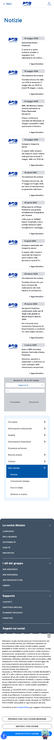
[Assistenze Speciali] (49, 4)
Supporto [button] (9, 596)
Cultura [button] (11, 461)
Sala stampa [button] (14, 468)
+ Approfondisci (36, 64)
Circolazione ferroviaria (32, 75)
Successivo (34, 402)
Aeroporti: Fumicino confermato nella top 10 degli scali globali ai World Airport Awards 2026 (32, 313)
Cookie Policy (23, 707)
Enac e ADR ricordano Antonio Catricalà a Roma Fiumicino (33, 352)
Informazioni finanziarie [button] (19, 441)
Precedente (15, 402)
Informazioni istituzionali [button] (20, 428)
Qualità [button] (11, 435)
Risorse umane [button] (15, 455)
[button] (25, 385)
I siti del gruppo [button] (13, 563)
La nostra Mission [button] (14, 525)
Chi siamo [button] (13, 422)
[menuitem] (8, 531)
